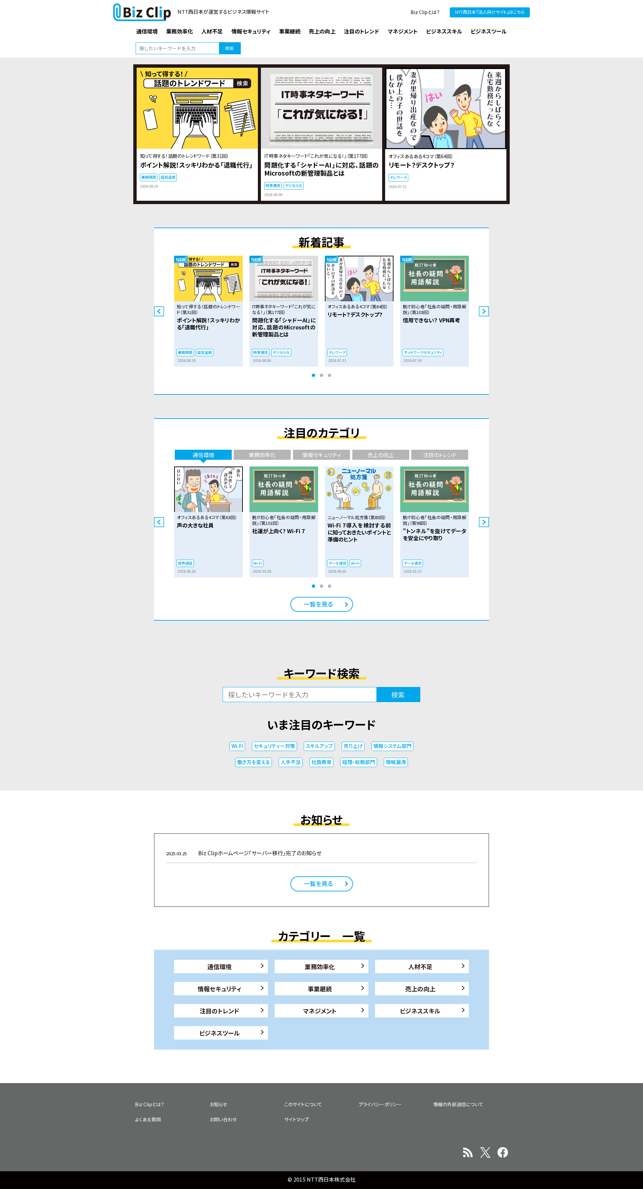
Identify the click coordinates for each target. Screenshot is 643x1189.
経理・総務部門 (358, 761)
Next (484, 311)
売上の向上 (420, 988)
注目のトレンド (219, 1010)
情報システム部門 (392, 745)
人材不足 (420, 966)
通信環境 (219, 966)
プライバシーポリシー (380, 1104)
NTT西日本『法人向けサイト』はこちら (489, 12)
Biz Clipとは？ (425, 12)
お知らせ (218, 1104)
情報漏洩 (396, 761)
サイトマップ (296, 1119)
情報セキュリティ (219, 988)
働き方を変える (253, 761)
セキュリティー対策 (274, 745)
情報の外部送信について (458, 1104)
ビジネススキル (420, 1010)
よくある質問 (148, 1119)
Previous (159, 311)
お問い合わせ (223, 1119)
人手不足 (291, 761)
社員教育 (321, 761)
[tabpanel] (208, 311)
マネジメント (320, 1010)
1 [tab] (313, 375)
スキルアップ (319, 745)
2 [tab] (321, 375)
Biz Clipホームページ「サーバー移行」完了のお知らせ (244, 853)
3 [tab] (329, 375)
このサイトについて (303, 1104)
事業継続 (320, 988)
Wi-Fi (237, 745)
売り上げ (353, 745)
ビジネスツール (219, 1032)
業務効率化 (320, 966)
